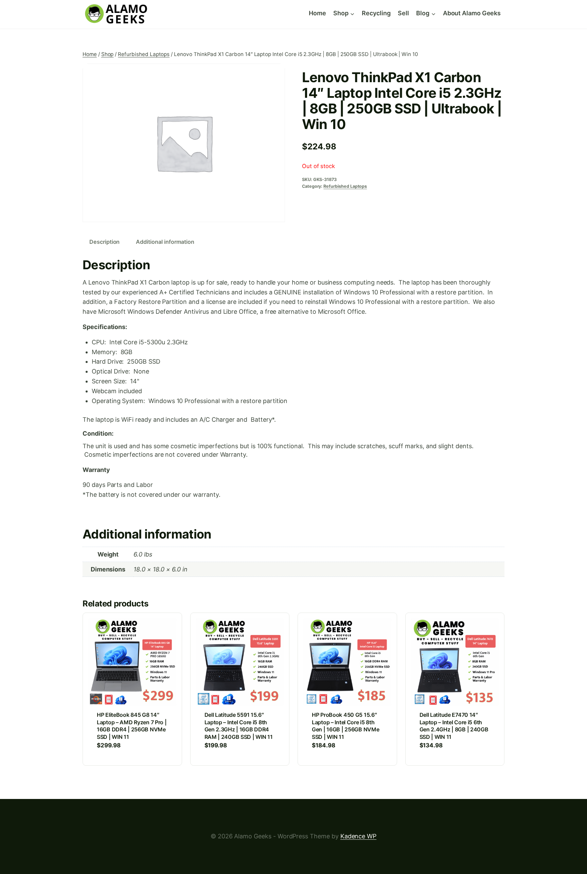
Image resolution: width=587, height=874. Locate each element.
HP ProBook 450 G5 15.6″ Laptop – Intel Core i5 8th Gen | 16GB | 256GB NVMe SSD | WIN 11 (345, 725)
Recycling (376, 13)
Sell (403, 13)
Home (317, 13)
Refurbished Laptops (345, 186)
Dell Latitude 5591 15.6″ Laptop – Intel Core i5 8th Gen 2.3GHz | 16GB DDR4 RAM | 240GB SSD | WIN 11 (238, 725)
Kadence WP (358, 836)
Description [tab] (104, 241)
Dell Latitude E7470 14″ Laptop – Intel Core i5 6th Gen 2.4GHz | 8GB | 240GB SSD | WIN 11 (454, 725)
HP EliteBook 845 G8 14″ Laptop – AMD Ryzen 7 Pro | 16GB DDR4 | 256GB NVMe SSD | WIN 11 (132, 725)
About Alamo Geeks (472, 13)
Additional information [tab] (165, 241)
